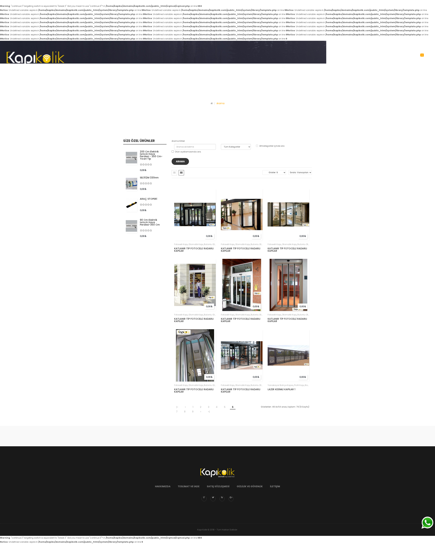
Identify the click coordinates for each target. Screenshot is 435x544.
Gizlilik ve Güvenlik (250, 486)
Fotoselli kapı (181, 244)
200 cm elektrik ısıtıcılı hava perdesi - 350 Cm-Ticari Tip (151, 155)
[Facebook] (204, 498)
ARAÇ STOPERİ (148, 199)
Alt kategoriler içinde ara (271, 145)
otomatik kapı (195, 244)
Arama (220, 103)
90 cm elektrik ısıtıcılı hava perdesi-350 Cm (150, 222)
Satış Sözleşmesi (218, 486)
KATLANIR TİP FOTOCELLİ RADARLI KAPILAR (194, 250)
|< (177, 407)
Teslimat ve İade (188, 486)
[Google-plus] (231, 498)
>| (209, 411)
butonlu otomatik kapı (215, 244)
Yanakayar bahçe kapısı (280, 385)
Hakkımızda (162, 486)
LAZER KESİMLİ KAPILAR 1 (281, 389)
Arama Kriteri (178, 141)
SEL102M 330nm (149, 177)
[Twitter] (213, 498)
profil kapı (299, 385)
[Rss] (222, 498)
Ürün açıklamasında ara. (188, 151)
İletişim (275, 486)
